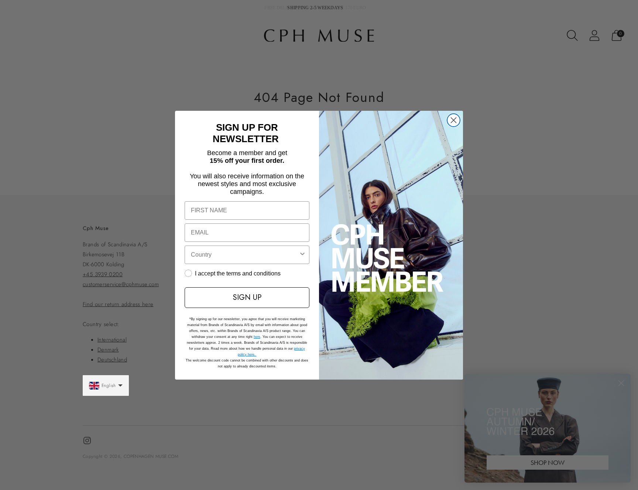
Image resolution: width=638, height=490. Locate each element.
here (257, 337)
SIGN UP (247, 297)
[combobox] (245, 255)
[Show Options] (302, 255)
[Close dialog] (453, 120)
